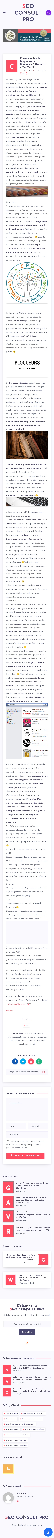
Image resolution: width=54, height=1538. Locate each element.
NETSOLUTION (34, 1525)
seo (27, 1025)
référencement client (34, 1429)
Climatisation (12, 1413)
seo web (31, 1044)
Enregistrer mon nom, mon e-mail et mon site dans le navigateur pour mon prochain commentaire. (24, 1144)
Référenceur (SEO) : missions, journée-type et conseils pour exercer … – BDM (33, 1229)
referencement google (16, 1440)
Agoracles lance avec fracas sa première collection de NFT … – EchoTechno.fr (31, 1367)
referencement (13, 1429)
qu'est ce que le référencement (20, 1424)
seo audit (22, 1040)
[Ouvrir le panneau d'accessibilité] (48, 1532)
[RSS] (27, 1343)
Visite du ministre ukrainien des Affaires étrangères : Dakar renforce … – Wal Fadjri (33, 1214)
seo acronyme (36, 1037)
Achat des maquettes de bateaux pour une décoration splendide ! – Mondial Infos (31, 1200)
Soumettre (27, 1332)
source (9, 1010)
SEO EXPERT (23, 1494)
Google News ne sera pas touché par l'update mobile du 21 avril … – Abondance (32, 1185)
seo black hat (33, 1040)
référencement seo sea (18, 1037)
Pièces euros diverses (32, 1419)
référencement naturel (16, 1446)
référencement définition (17, 1435)
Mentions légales (16, 1004)
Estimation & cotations (33, 1413)
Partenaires (11, 1419)
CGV (29, 1004)
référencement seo (34, 1033)
